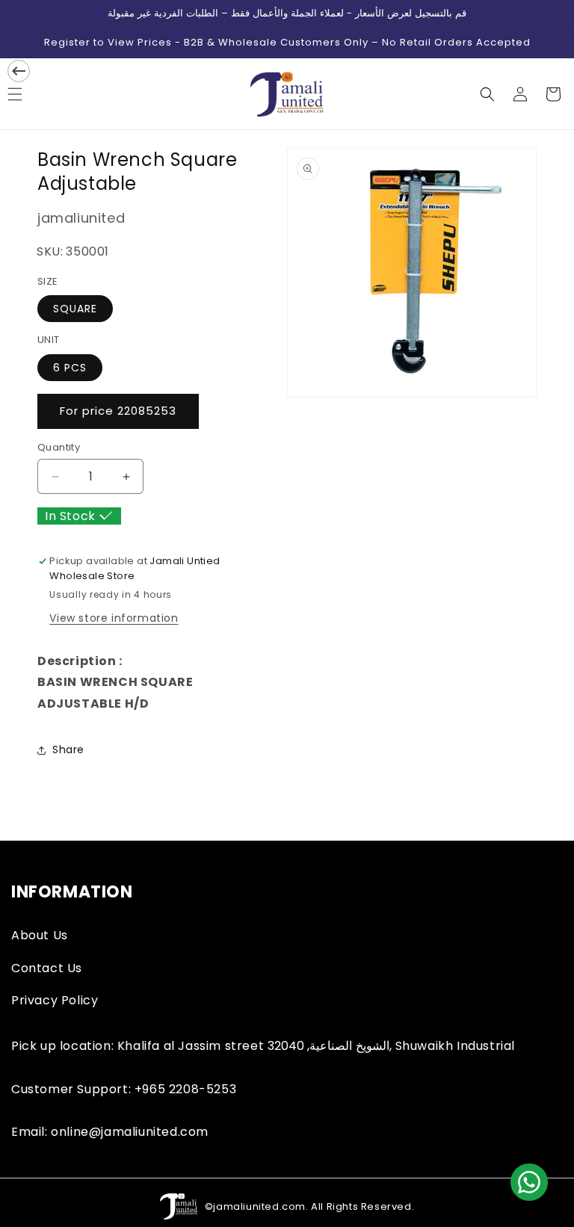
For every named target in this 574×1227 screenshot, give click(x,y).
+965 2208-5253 (185, 1089)
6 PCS (70, 367)
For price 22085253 (118, 410)
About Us (39, 935)
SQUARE (75, 308)
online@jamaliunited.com (130, 1131)
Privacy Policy (54, 1000)
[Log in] (520, 94)
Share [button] (68, 749)
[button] (487, 94)
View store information (113, 618)
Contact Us (46, 968)
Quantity (58, 447)
